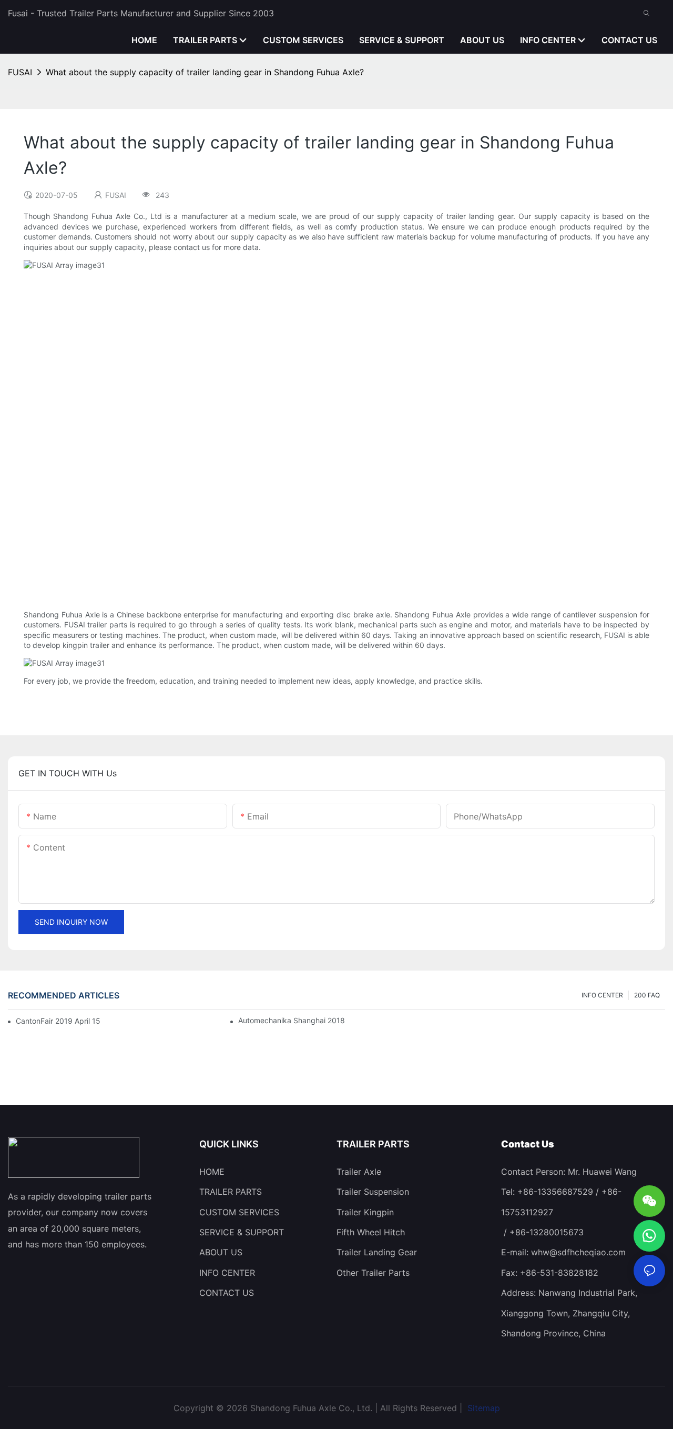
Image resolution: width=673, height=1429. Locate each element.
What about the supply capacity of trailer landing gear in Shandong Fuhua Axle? (205, 72)
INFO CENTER (602, 995)
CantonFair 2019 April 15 (58, 1020)
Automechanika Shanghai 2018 (291, 1020)
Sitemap (482, 1408)
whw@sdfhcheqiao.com (578, 1252)
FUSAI (20, 72)
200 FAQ (647, 995)
